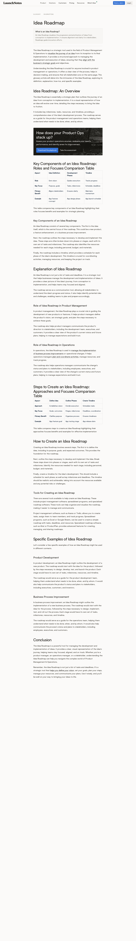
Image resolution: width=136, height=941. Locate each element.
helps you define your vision (62, 670)
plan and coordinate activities (65, 357)
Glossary (37, 14)
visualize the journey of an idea (61, 53)
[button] (43, 2)
